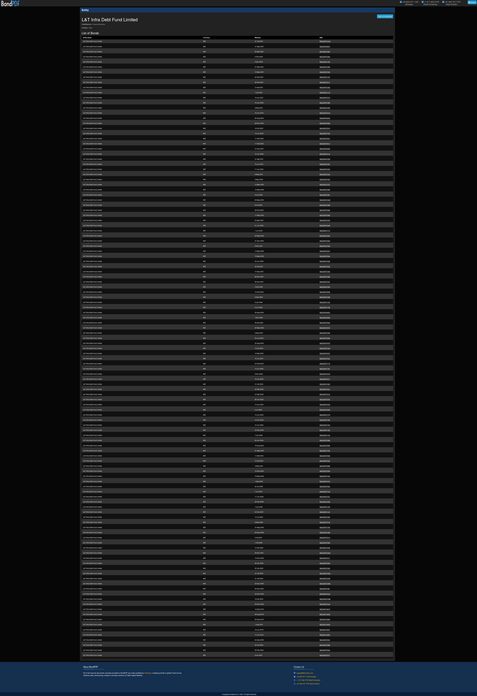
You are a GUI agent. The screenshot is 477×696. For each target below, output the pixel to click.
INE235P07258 (325, 159)
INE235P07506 (325, 543)
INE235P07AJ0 (325, 604)
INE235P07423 (325, 169)
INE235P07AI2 (325, 589)
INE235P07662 (325, 323)
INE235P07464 (325, 517)
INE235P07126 (325, 302)
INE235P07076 (325, 374)
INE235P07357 (325, 184)
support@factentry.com (304, 673)
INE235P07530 (325, 348)
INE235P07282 (325, 87)
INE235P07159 (325, 507)
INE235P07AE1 (325, 384)
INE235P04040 (325, 118)
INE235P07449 (325, 225)
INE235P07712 (325, 231)
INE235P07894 (325, 410)
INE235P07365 (325, 190)
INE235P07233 (325, 220)
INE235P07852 (325, 338)
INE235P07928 (325, 241)
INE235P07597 (325, 282)
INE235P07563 (325, 246)
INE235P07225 (325, 266)
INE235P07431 (325, 497)
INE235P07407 (325, 164)
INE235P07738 (325, 527)
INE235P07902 (325, 486)
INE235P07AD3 (325, 573)
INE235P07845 (325, 236)
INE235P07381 (325, 195)
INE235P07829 (325, 123)
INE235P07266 (325, 67)
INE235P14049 (325, 624)
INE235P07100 (325, 62)
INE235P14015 (325, 609)
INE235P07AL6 (325, 594)
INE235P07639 (325, 292)
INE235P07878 (325, 343)
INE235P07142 (325, 491)
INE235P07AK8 (325, 583)
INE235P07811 (325, 379)
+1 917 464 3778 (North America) (431, 3)
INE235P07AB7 (325, 205)
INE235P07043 (325, 399)
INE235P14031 (325, 630)
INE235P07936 (325, 456)
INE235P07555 (325, 568)
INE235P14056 (325, 614)
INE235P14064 (325, 619)
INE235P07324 (325, 174)
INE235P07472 (325, 481)
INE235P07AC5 (325, 41)
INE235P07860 (325, 445)
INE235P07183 (325, 430)
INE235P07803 (325, 317)
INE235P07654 (325, 256)
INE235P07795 (325, 420)
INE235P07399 (325, 103)
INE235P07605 (325, 471)
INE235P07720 (325, 451)
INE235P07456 (325, 261)
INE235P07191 (325, 512)
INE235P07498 (325, 532)
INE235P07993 (325, 51)
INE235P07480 (325, 271)
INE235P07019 (325, 113)
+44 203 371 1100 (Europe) (410, 3)
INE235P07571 (325, 558)
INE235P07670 (325, 328)
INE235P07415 (325, 154)
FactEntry (147, 673)
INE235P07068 (325, 297)
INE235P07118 (325, 92)
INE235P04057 (325, 46)
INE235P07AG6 (325, 599)
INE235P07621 (325, 138)
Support (473, 2)
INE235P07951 (325, 640)
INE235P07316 (325, 522)
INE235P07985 (325, 210)
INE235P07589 (325, 277)
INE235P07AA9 (325, 200)
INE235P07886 (325, 440)
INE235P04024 (325, 312)
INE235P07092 (325, 287)
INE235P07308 (325, 333)
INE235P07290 (325, 108)
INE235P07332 (325, 179)
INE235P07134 (325, 435)
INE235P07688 (325, 466)
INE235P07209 (325, 502)
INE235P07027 (325, 358)
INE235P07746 (325, 307)
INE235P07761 (325, 369)
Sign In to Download (385, 16)
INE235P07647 (325, 251)
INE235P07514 (325, 537)
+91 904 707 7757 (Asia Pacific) (452, 3)
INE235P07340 (325, 72)
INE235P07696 (325, 215)
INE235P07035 (325, 404)
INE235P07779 (325, 415)
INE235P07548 (325, 548)
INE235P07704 (325, 476)
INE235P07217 (325, 82)
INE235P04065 (325, 149)
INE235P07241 (325, 389)
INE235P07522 (325, 461)
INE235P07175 (325, 363)
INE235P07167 (325, 77)
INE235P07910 (325, 128)
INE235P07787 (325, 133)
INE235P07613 (325, 144)
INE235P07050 (325, 563)
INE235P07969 (325, 645)
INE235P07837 (325, 353)
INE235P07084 (325, 57)
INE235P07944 (325, 650)
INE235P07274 (325, 394)
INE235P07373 (325, 97)
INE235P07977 (325, 655)
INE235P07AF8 (325, 578)
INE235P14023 (325, 635)
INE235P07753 (325, 425)
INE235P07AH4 (325, 553)
